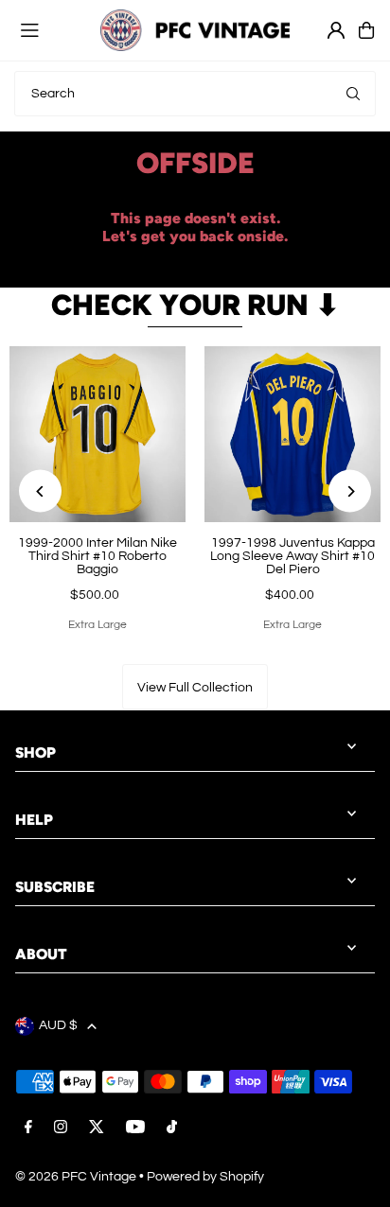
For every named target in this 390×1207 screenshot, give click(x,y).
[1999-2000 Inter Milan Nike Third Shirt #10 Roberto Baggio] (97, 434)
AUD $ (58, 1025)
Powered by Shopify (205, 1176)
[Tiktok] (172, 1128)
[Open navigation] (51, 29)
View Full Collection (195, 687)
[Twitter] (96, 1128)
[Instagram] (60, 1128)
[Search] (353, 93)
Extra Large (97, 625)
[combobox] (195, 93)
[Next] (349, 491)
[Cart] (366, 30)
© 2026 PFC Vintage (75, 1176)
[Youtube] (135, 1128)
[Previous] (40, 491)
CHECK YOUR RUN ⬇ (195, 305)
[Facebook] (28, 1128)
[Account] (336, 30)
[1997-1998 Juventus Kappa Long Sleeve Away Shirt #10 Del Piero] (292, 434)
